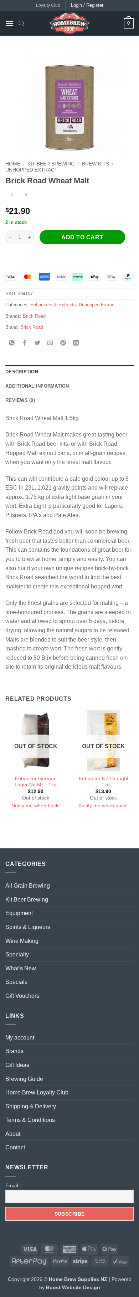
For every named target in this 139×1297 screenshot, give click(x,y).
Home (12, 164)
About (12, 1134)
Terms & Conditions (30, 1120)
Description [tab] (21, 371)
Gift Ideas (17, 1065)
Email (11, 1185)
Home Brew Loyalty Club (36, 1092)
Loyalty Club (48, 5)
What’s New (20, 968)
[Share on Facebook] (25, 343)
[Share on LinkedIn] (76, 343)
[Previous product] (25, 195)
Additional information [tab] (37, 386)
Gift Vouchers (22, 996)
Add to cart (82, 237)
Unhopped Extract (31, 170)
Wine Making (21, 941)
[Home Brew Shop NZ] (69, 23)
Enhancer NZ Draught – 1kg (103, 782)
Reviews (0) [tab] (20, 400)
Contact (15, 1147)
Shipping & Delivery (30, 1106)
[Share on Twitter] (37, 343)
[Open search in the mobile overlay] (22, 23)
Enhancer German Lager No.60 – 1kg (36, 782)
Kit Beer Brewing (51, 164)
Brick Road (34, 316)
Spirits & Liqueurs (27, 927)
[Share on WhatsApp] (12, 343)
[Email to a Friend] (50, 343)
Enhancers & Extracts (53, 304)
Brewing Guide (24, 1079)
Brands (14, 1051)
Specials (16, 982)
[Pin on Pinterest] (63, 343)
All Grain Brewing (27, 886)
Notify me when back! (35, 805)
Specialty (17, 954)
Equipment (19, 913)
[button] (9, 23)
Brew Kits (95, 164)
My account (19, 1038)
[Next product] (11, 195)
